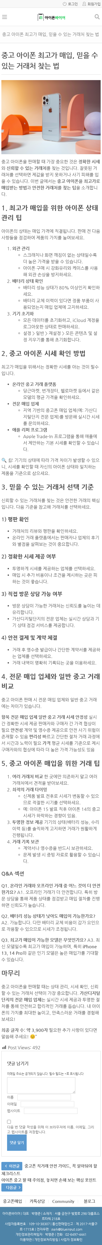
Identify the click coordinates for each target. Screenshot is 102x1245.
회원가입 (94, 4)
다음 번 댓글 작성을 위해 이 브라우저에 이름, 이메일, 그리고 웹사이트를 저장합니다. (50, 1129)
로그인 (73, 4)
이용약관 (26, 1239)
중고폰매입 (12, 1201)
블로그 (89, 1201)
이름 (10, 1097)
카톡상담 (37, 1201)
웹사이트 (13, 1111)
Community (63, 1201)
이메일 (12, 1104)
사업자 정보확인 (71, 1239)
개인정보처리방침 (46, 1239)
